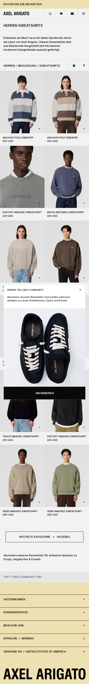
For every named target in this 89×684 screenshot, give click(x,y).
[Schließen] (80, 289)
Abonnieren (44, 393)
